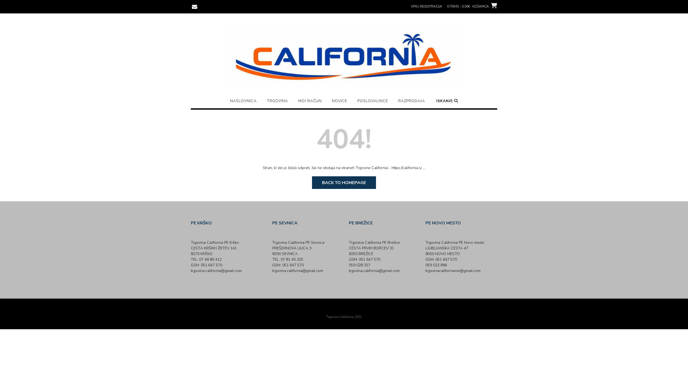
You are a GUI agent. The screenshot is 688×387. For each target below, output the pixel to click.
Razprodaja (411, 100)
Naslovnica (243, 100)
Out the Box (351, 309)
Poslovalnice (372, 100)
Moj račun (310, 100)
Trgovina (277, 100)
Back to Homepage (344, 183)
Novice (339, 100)
